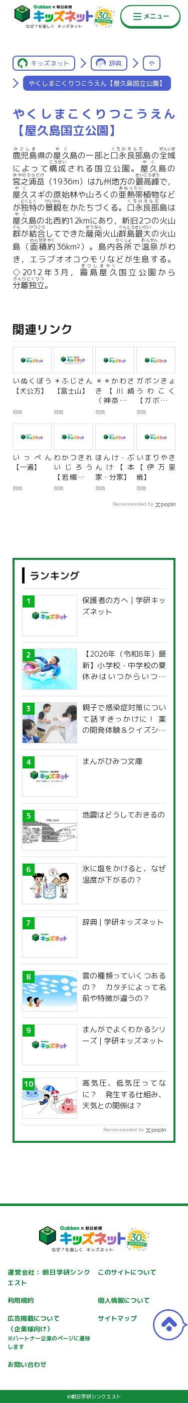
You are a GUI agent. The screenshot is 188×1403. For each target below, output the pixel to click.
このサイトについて (127, 1272)
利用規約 (21, 1300)
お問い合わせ (27, 1364)
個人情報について (124, 1300)
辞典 (115, 63)
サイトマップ (117, 1318)
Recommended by (133, 503)
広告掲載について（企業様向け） (49, 1332)
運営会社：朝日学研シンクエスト (49, 1277)
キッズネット (50, 63)
